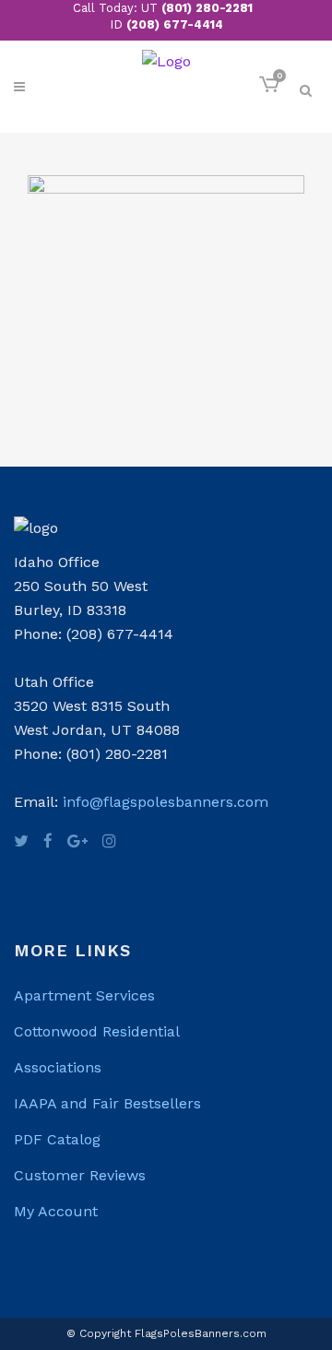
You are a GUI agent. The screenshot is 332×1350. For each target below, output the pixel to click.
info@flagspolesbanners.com (165, 802)
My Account (56, 1211)
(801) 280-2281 (207, 8)
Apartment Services (84, 995)
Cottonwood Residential (97, 1031)
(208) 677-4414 (174, 24)
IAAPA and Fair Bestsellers (107, 1103)
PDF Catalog (57, 1139)
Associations (57, 1067)
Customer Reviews (80, 1175)
